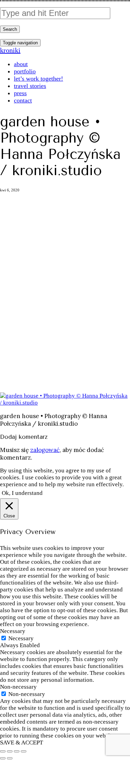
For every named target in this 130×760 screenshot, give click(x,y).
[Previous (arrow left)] (3, 758)
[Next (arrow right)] (9, 758)
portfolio (25, 71)
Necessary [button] (12, 631)
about (21, 64)
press (20, 93)
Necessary (21, 638)
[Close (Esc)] (3, 751)
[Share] (9, 751)
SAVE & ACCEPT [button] (21, 742)
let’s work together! (38, 78)
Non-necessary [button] (18, 687)
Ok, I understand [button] (22, 493)
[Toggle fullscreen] (16, 751)
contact (23, 100)
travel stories (30, 85)
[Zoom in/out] (23, 751)
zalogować (45, 450)
